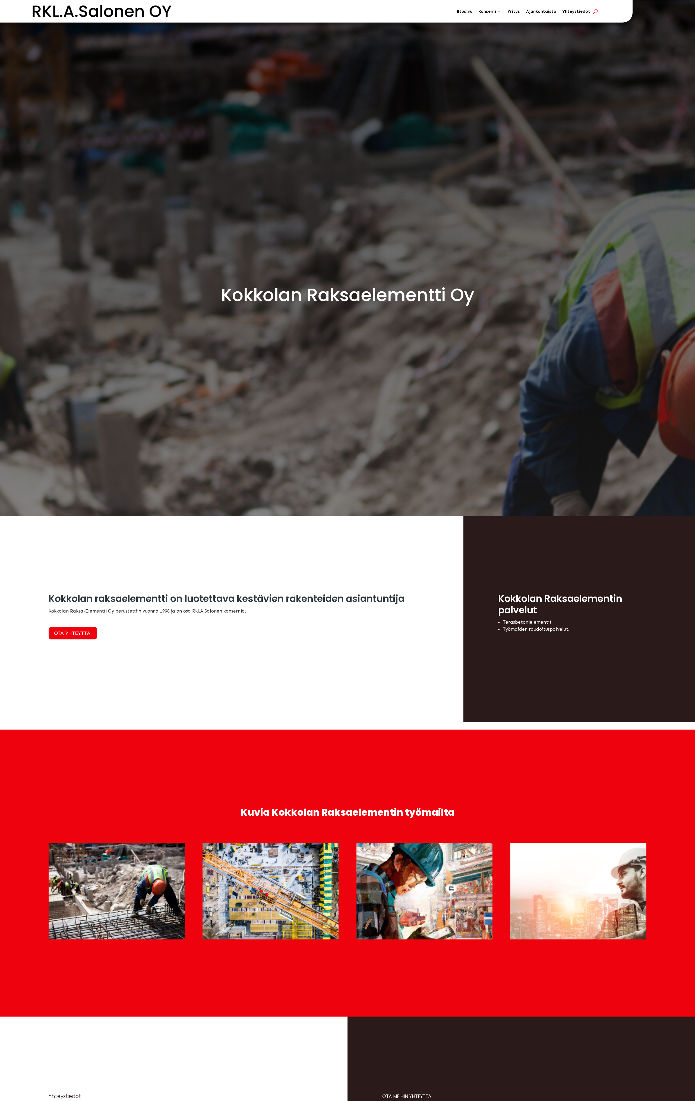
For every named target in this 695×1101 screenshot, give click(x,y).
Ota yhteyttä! (73, 633)
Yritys (513, 11)
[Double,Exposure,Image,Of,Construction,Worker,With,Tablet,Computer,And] (578, 938)
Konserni (487, 11)
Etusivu (464, 11)
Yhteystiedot (576, 11)
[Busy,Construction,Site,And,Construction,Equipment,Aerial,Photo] (271, 938)
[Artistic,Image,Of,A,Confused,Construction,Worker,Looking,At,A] (424, 938)
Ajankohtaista (541, 11)
